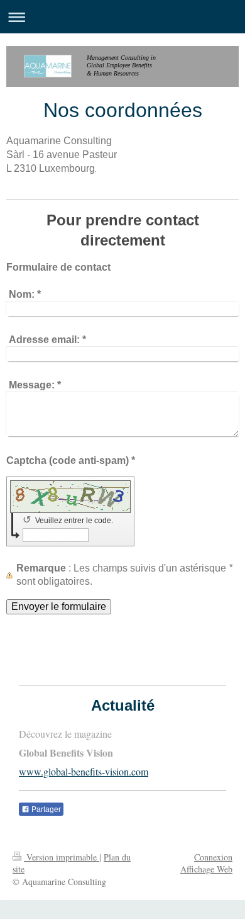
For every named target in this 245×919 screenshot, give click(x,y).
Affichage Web (206, 869)
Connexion (213, 857)
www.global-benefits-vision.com (83, 771)
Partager (45, 809)
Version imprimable (61, 857)
